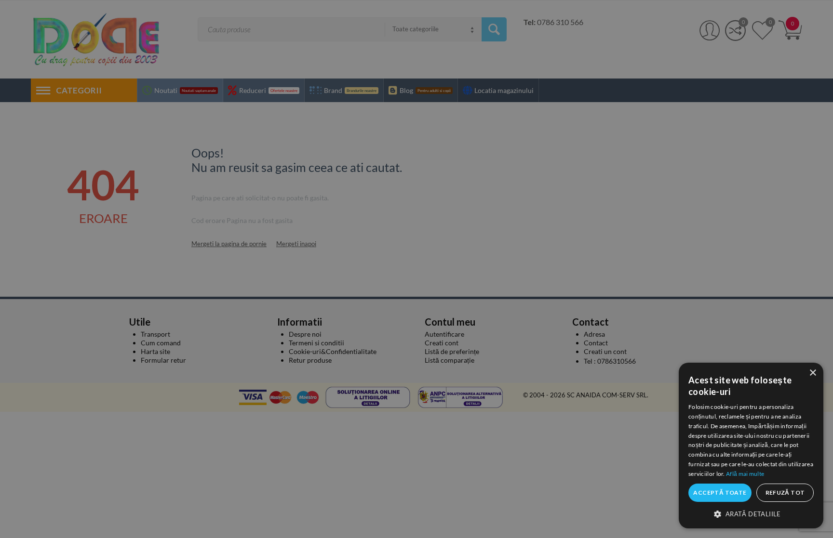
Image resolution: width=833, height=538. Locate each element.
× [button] (812, 373)
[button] (751, 513)
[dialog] (751, 445)
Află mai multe (745, 473)
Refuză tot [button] (785, 492)
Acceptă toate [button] (719, 492)
